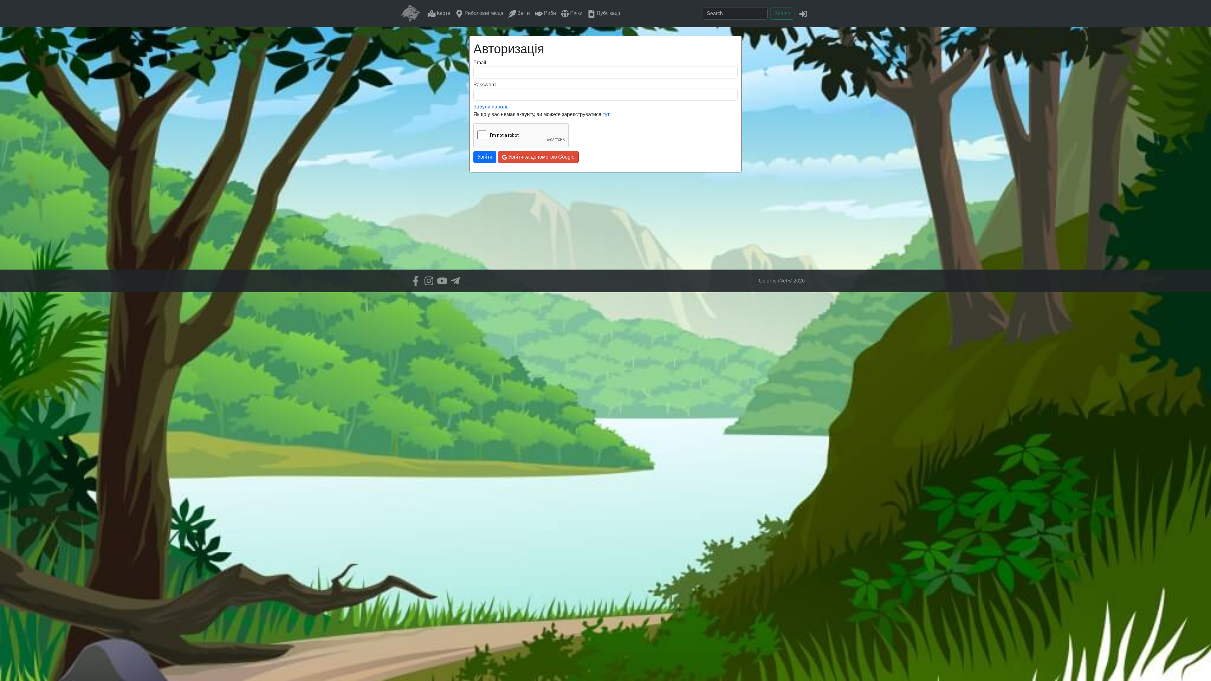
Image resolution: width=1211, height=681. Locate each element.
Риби (549, 13)
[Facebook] (414, 281)
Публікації (607, 13)
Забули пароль (490, 106)
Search (782, 13)
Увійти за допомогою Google (541, 157)
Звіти (523, 13)
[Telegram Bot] (453, 281)
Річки (575, 13)
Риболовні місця (483, 13)
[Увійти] (803, 13)
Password (484, 84)
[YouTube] (440, 281)
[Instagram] (427, 281)
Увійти (484, 157)
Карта (443, 13)
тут (606, 114)
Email (479, 62)
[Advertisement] (605, 225)
